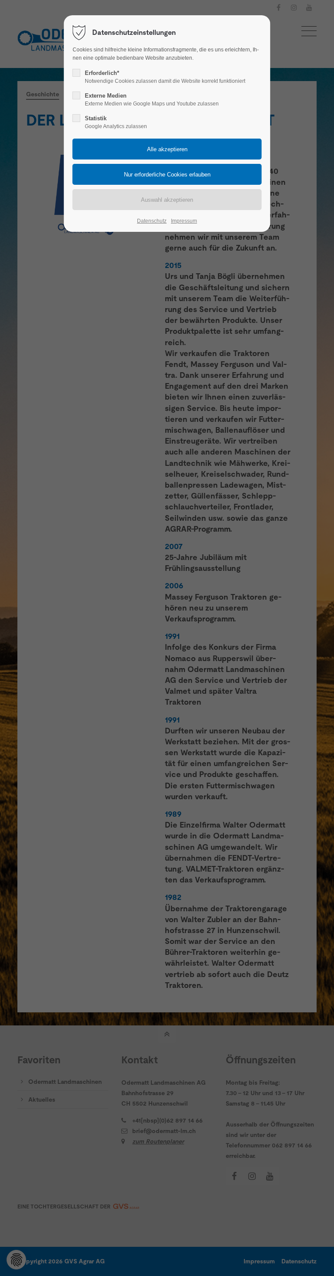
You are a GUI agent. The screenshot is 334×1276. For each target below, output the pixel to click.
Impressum (184, 221)
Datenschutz (152, 221)
